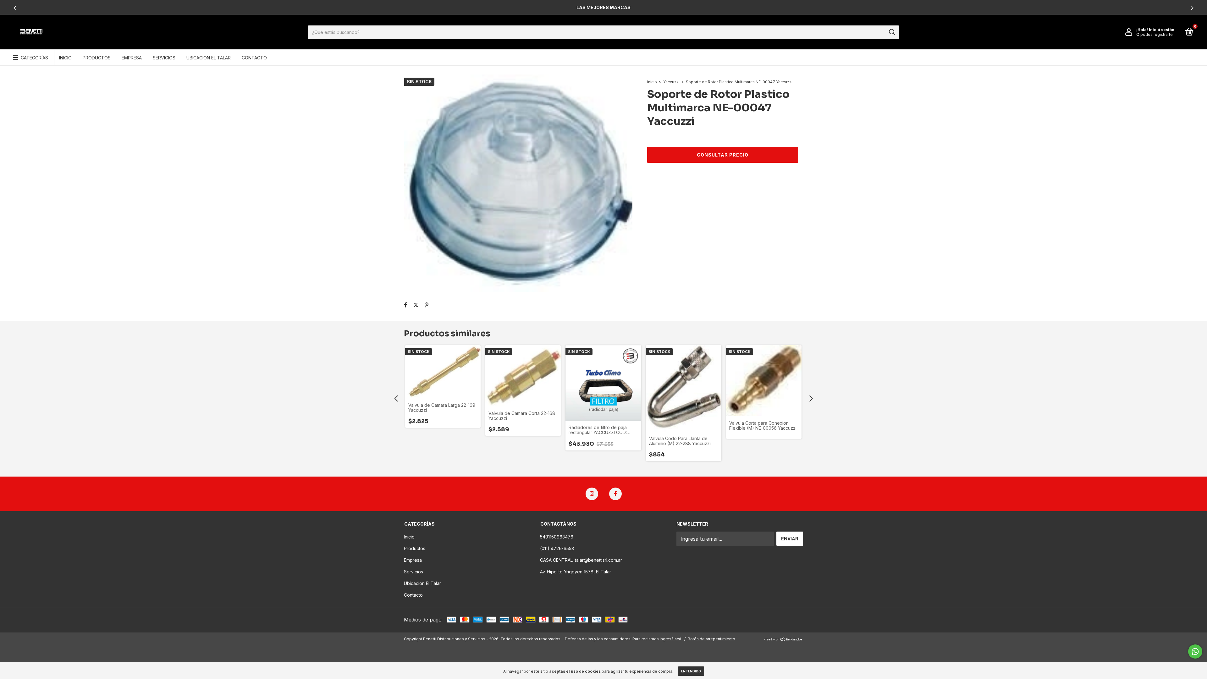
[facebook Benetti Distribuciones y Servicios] (615, 494)
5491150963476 (556, 536)
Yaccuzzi (671, 82)
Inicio (65, 57)
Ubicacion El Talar (208, 57)
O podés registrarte (1154, 34)
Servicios (164, 57)
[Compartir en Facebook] (405, 305)
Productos (97, 57)
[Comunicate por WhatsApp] (1195, 651)
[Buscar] (891, 32)
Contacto (254, 57)
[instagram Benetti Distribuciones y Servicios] (592, 494)
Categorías (34, 57)
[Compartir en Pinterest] (426, 305)
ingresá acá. (671, 639)
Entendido (691, 671)
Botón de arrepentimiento (711, 639)
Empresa (132, 57)
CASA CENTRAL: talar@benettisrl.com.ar (581, 560)
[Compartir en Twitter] (415, 305)
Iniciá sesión (1161, 29)
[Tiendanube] (783, 640)
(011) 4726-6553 (557, 548)
